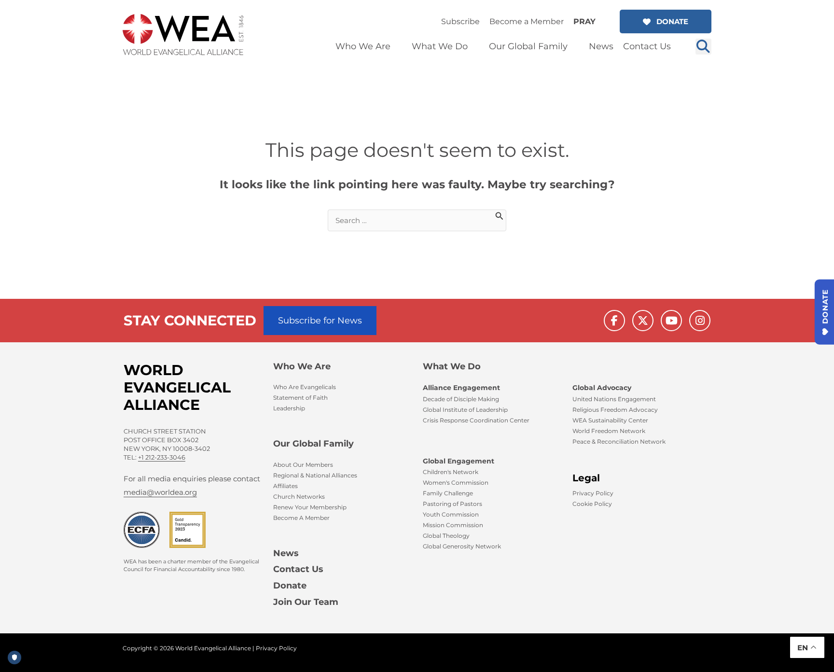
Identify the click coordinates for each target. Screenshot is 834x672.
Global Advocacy (601, 387)
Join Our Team (305, 602)
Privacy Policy (276, 648)
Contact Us (298, 569)
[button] (665, 21)
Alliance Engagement (461, 387)
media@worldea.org (160, 492)
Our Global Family (313, 443)
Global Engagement (458, 461)
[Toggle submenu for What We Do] (474, 46)
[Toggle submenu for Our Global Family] (574, 46)
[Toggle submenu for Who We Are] (397, 46)
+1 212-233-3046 (161, 457)
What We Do (452, 366)
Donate (289, 585)
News (286, 553)
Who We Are (302, 366)
